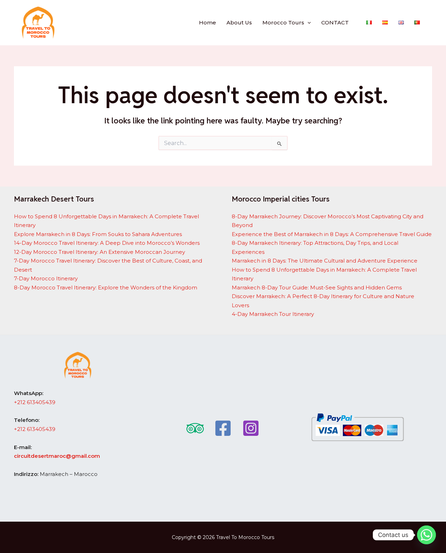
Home (207, 22)
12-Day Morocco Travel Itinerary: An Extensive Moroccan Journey (99, 252)
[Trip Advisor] (195, 428)
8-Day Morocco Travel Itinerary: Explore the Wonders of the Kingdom (105, 287)
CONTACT (335, 22)
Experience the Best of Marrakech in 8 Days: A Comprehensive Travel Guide (332, 234)
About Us (239, 22)
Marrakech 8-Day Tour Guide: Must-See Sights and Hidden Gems (317, 287)
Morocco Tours (283, 22)
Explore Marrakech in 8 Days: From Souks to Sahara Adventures (98, 234)
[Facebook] (223, 428)
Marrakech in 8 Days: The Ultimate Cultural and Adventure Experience (324, 260)
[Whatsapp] (426, 534)
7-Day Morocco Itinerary (46, 278)
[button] (307, 22)
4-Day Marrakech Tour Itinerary (273, 314)
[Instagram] (251, 428)
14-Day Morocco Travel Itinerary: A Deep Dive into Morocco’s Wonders (107, 243)
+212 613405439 (34, 402)
